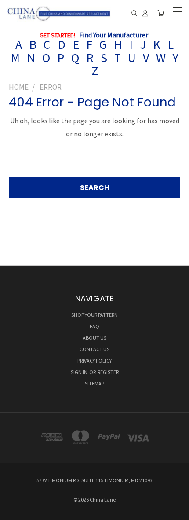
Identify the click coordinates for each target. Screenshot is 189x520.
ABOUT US (94, 337)
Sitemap (94, 383)
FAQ (94, 326)
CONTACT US (94, 349)
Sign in (79, 372)
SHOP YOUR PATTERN (94, 314)
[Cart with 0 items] (160, 13)
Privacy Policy (94, 360)
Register (108, 372)
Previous (14, 511)
